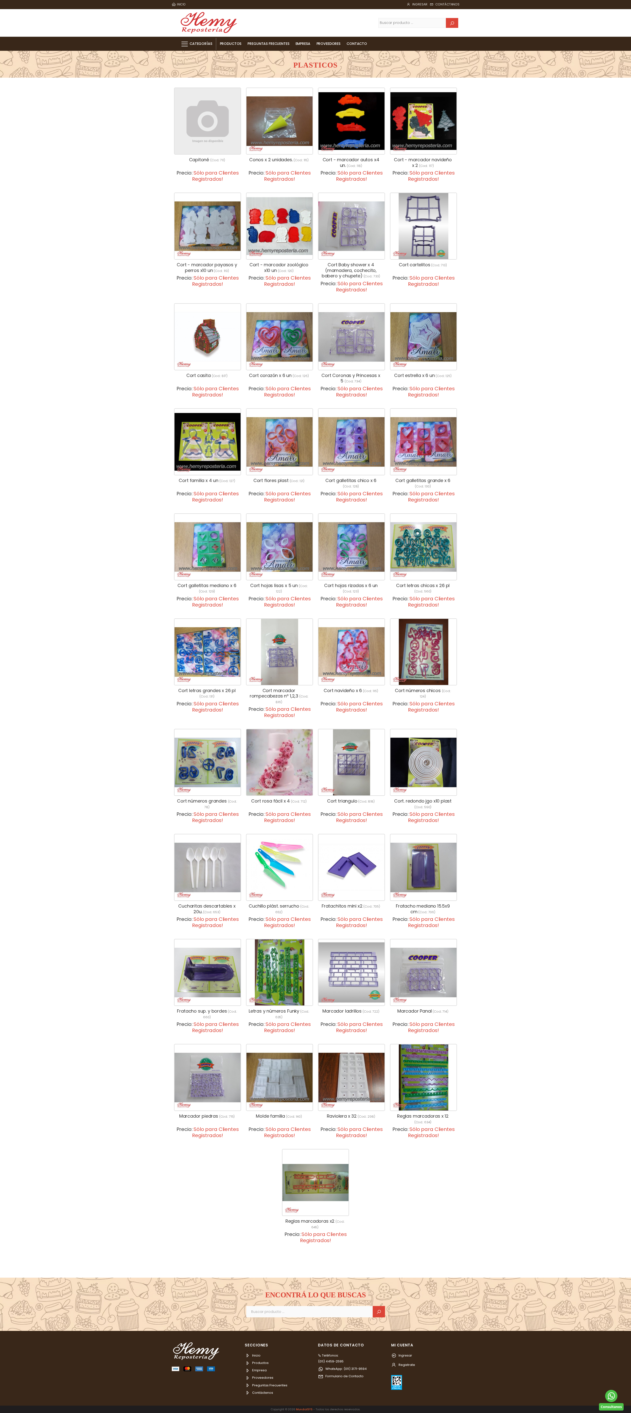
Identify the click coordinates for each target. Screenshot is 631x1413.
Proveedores (328, 43)
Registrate (406, 1364)
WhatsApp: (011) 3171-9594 (346, 1368)
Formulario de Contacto (344, 1376)
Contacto (357, 43)
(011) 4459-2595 (331, 1361)
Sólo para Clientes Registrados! (215, 175)
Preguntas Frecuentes (268, 43)
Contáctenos (262, 1392)
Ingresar (419, 4)
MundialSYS (304, 1409)
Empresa (303, 43)
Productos (231, 43)
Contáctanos (447, 4)
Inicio (256, 1355)
